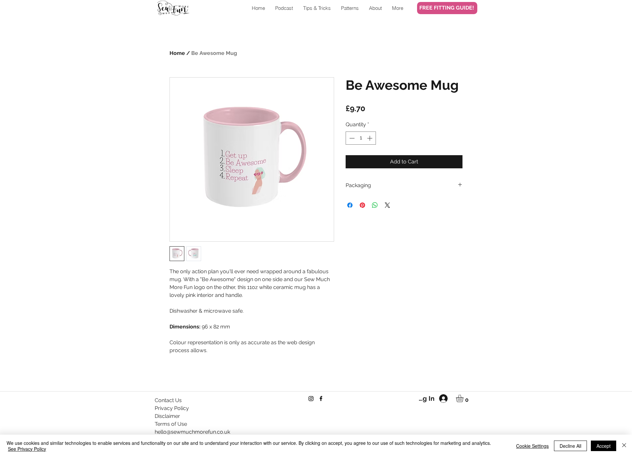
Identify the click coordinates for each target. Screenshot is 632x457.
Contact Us (168, 400)
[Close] (624, 446)
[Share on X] (387, 205)
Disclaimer (167, 416)
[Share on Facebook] (350, 205)
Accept (603, 446)
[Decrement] (351, 138)
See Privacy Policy (27, 448)
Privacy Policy (172, 408)
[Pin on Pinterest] (362, 205)
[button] (464, 398)
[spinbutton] (361, 138)
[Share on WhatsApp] (375, 205)
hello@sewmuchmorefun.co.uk (192, 432)
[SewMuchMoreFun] (321, 398)
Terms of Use (171, 424)
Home (177, 53)
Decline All (570, 446)
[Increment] (370, 138)
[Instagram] (311, 398)
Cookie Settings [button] (532, 446)
